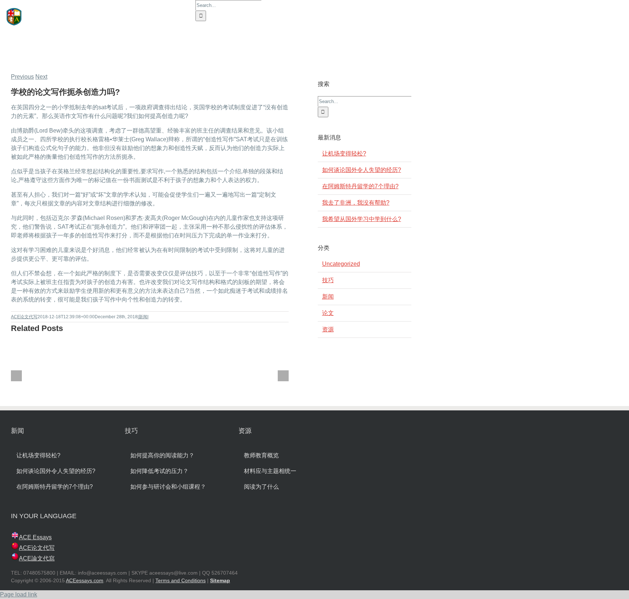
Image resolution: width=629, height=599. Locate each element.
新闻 (143, 316)
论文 (328, 313)
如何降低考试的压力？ (159, 471)
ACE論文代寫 (37, 558)
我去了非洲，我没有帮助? (355, 203)
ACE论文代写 (24, 316)
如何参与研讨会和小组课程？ (168, 487)
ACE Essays (35, 537)
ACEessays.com (84, 580)
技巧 (328, 280)
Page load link (18, 594)
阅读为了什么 (261, 487)
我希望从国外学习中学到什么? (361, 219)
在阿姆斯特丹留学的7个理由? (360, 186)
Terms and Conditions (180, 580)
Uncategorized (341, 264)
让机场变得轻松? (344, 153)
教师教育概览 (261, 455)
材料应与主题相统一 (270, 471)
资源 (328, 329)
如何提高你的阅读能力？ (162, 455)
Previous (22, 77)
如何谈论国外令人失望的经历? (361, 170)
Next (41, 77)
